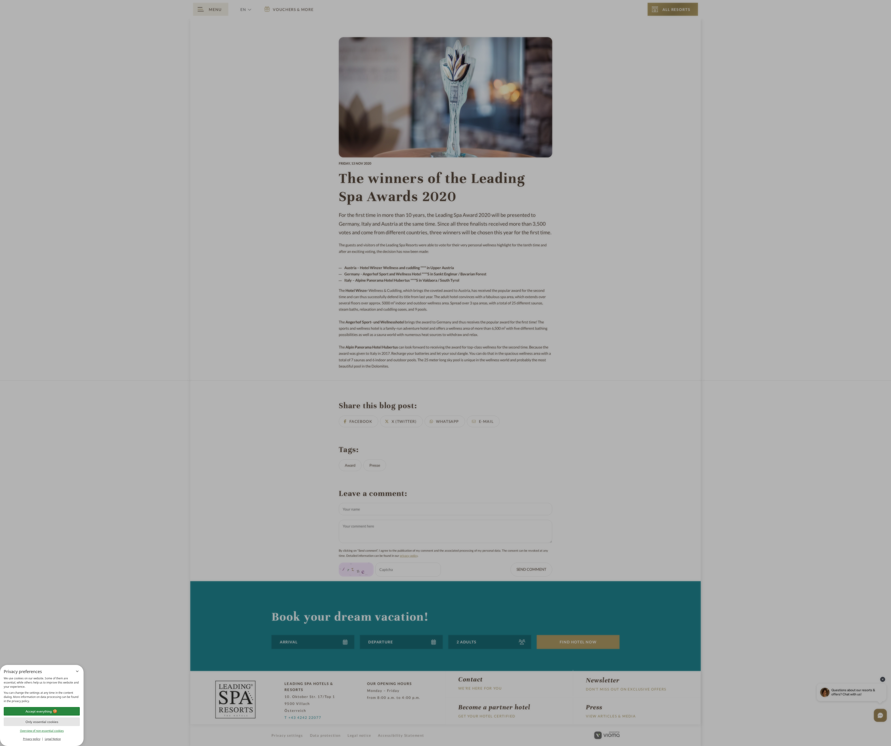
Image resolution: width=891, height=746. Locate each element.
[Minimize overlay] (77, 671)
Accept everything (39, 711)
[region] (42, 689)
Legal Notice (53, 739)
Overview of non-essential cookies (42, 731)
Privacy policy (31, 739)
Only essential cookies (42, 722)
